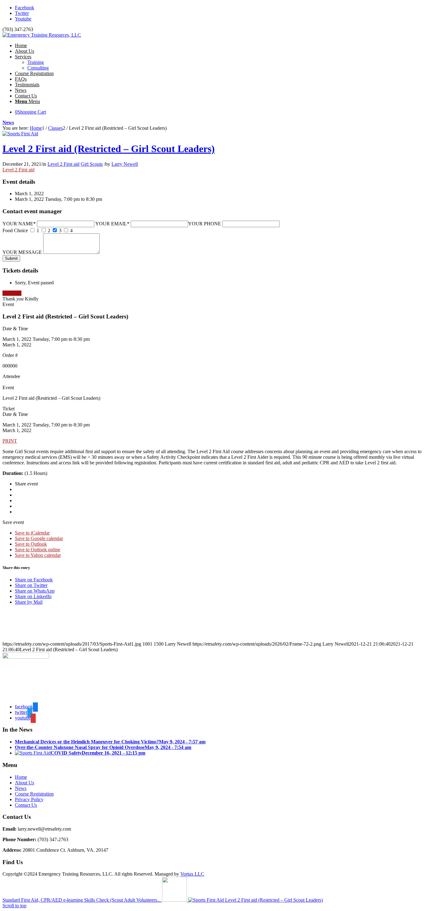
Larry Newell (124, 164)
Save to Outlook (31, 544)
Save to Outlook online (37, 549)
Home (21, 777)
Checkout (11, 293)
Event (8, 304)
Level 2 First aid (63, 164)
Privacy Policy (29, 799)
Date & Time (15, 328)
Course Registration (34, 793)
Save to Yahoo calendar (38, 555)
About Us (24, 782)
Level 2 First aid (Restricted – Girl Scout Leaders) (108, 148)
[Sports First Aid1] (20, 133)
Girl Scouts (92, 164)
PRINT (9, 441)
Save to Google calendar (39, 538)
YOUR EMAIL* (112, 223)
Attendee (11, 376)
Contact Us (26, 805)
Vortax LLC (192, 874)
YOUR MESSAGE (22, 252)
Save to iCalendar (32, 532)
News (8, 122)
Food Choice (15, 230)
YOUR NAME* (19, 223)
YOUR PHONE (204, 223)
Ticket (8, 408)
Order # (10, 355)
